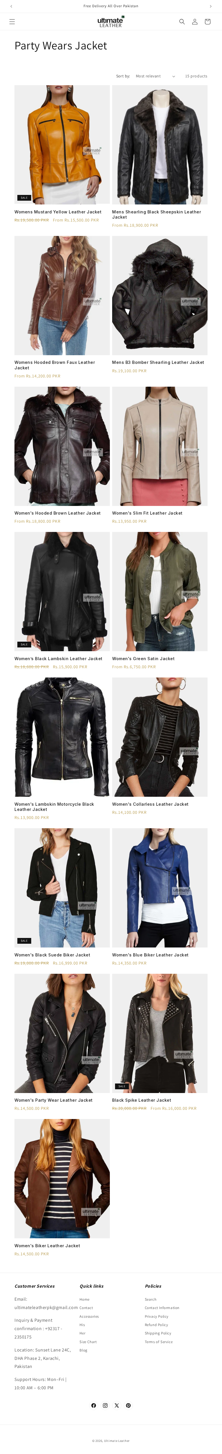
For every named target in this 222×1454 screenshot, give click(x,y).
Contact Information (162, 1307)
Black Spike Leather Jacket (141, 1100)
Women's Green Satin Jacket (143, 658)
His (82, 1324)
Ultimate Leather (117, 1441)
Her (82, 1333)
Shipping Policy (158, 1333)
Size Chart (88, 1341)
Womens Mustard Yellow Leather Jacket (57, 211)
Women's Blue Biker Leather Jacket (150, 954)
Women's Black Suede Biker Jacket (52, 954)
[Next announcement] (210, 6)
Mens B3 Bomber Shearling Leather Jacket (158, 362)
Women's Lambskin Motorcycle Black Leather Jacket (54, 807)
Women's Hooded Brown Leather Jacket (57, 513)
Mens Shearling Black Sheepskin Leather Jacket (156, 214)
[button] (12, 21)
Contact (86, 1307)
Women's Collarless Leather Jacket (150, 804)
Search (151, 1299)
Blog (83, 1350)
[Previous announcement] (11, 6)
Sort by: (123, 76)
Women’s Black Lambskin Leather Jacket (58, 658)
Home (84, 1299)
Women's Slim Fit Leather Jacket (147, 513)
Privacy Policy (157, 1316)
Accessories (89, 1316)
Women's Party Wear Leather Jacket (53, 1100)
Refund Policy (156, 1324)
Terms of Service (159, 1341)
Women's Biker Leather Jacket (47, 1245)
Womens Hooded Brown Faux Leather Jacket (54, 365)
